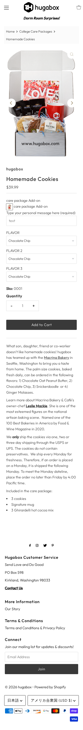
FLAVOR (13, 232)
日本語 (13, 700)
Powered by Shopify (50, 687)
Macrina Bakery (56, 357)
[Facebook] (30, 545)
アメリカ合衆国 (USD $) (52, 700)
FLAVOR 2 (14, 250)
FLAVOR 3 (14, 268)
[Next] (71, 103)
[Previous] (11, 103)
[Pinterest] (53, 545)
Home (10, 31)
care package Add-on (23, 200)
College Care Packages (35, 31)
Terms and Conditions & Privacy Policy (35, 628)
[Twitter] (45, 545)
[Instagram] (37, 545)
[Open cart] (79, 7)
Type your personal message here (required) (40, 212)
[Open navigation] (6, 7)
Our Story (12, 609)
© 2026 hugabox (18, 687)
